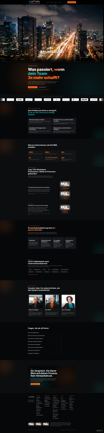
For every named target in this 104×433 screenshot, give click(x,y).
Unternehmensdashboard (39, 415)
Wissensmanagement (55, 271)
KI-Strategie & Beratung (39, 403)
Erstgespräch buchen (32, 87)
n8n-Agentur (38, 400)
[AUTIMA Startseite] (34, 2)
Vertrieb (30, 269)
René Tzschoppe (71, 401)
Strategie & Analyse (37, 269)
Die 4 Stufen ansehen (42, 87)
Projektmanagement (39, 271)
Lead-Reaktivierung (47, 397)
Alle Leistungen (38, 397)
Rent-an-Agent (38, 413)
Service (44, 269)
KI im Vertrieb (54, 397)
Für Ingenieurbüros (47, 404)
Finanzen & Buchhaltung (65, 269)
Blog (61, 397)
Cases (48, 2)
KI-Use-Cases (63, 407)
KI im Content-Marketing (56, 400)
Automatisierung (47, 271)
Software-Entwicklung (64, 271)
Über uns (60, 2)
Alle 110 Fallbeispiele (55, 418)
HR (49, 269)
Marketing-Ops (31, 271)
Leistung (51, 2)
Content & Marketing (55, 269)
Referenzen (55, 2)
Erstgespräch (71, 404)
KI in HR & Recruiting (55, 403)
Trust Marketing (63, 404)
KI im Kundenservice (55, 407)
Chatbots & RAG (38, 410)
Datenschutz (71, 407)
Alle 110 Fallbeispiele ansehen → (33, 274)
